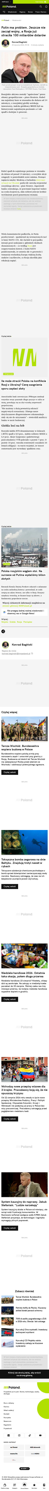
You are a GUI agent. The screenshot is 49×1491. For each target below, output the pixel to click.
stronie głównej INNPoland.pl (17, 605)
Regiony (22, 12)
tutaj (19, 209)
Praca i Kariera (40, 12)
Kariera (6, 1407)
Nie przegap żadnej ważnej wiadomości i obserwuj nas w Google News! (25, 612)
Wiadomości (12, 12)
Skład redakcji (9, 1410)
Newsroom (7, 1421)
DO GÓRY (24, 1468)
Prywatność (8, 1428)
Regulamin (7, 1425)
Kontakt (6, 1414)
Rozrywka (7, 1417)
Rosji (30, 245)
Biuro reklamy (9, 1403)
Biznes (30, 12)
